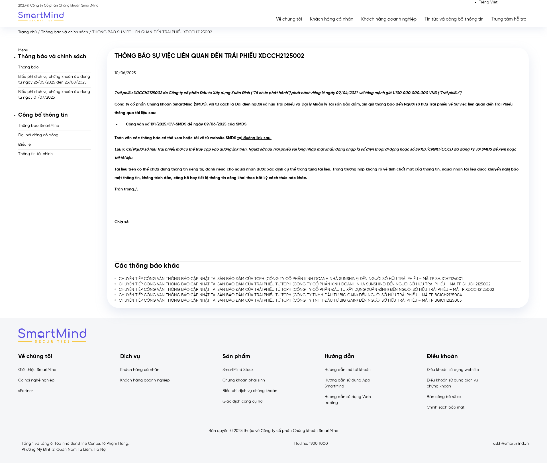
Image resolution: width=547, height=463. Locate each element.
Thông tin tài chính (35, 154)
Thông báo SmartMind (38, 126)
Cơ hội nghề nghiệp (36, 380)
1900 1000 (318, 444)
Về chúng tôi (289, 19)
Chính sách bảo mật (445, 407)
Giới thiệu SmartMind (37, 370)
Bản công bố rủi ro (444, 397)
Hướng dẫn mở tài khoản (347, 370)
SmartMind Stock (238, 370)
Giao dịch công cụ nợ (242, 401)
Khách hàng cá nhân (331, 19)
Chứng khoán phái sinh (244, 380)
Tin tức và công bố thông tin (453, 19)
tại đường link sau (253, 138)
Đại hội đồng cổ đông (38, 135)
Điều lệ (24, 145)
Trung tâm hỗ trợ (508, 19)
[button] (54, 50)
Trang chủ (27, 32)
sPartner (25, 391)
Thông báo (28, 67)
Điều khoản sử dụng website (453, 370)
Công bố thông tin (43, 115)
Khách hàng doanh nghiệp (389, 19)
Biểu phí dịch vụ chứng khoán (250, 391)
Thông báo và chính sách (64, 32)
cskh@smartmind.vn (511, 444)
